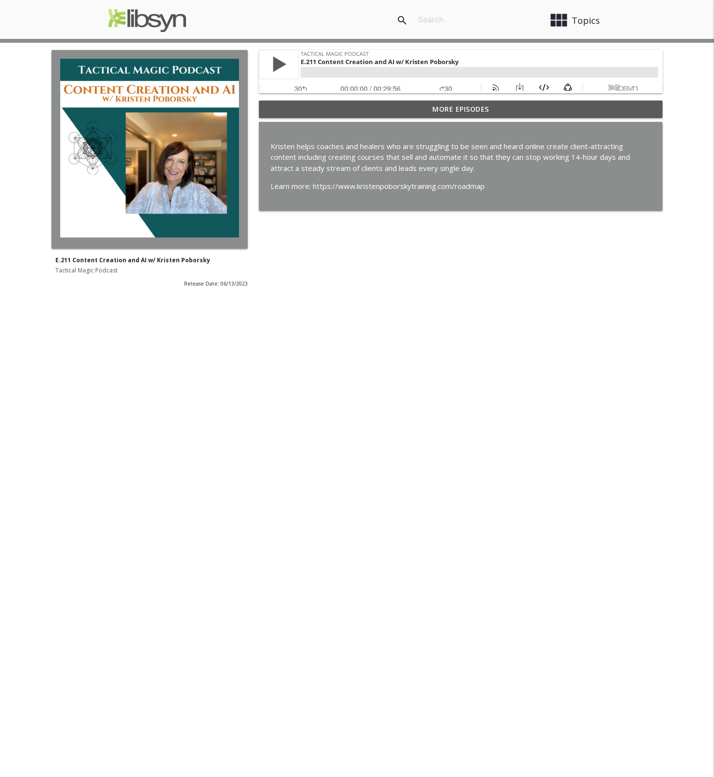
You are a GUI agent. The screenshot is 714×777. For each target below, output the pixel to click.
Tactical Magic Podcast (86, 270)
